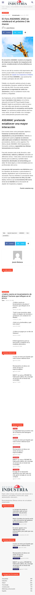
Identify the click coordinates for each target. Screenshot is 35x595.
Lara (3, 300)
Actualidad (15, 457)
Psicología (15, 515)
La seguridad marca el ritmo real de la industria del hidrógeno (23, 431)
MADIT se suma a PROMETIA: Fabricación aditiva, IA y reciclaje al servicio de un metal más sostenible (23, 377)
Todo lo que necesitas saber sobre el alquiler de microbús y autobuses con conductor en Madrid (22, 315)
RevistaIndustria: (7, 500)
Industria (8, 6)
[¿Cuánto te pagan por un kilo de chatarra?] (6, 334)
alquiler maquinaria (12, 233)
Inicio (3, 6)
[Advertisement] (17, 211)
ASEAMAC (21, 233)
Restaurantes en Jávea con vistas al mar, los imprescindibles (21, 367)
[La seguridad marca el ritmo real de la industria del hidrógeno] (6, 431)
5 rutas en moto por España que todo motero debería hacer (23, 357)
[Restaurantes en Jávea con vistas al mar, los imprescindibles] (6, 368)
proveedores (5, 235)
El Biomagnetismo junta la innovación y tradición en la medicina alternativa (21, 342)
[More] (25, 32)
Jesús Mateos (10, 28)
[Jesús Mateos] (3, 28)
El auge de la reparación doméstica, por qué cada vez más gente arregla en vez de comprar (22, 474)
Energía (15, 428)
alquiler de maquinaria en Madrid (22, 75)
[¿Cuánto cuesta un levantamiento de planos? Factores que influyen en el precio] (17, 281)
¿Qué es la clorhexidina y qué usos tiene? (22, 323)
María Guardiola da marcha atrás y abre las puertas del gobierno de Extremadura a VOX (23, 520)
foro (28, 233)
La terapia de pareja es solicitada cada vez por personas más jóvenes (20, 511)
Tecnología (16, 469)
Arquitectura (5, 291)
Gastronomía (16, 447)
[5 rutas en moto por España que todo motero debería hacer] (6, 359)
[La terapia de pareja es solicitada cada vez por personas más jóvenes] (6, 512)
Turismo (15, 437)
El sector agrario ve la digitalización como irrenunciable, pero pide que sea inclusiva (23, 530)
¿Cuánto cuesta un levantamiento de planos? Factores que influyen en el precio (17, 296)
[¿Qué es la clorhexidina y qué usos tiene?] (6, 325)
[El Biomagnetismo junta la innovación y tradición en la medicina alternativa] (6, 343)
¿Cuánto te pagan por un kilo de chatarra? (23, 332)
